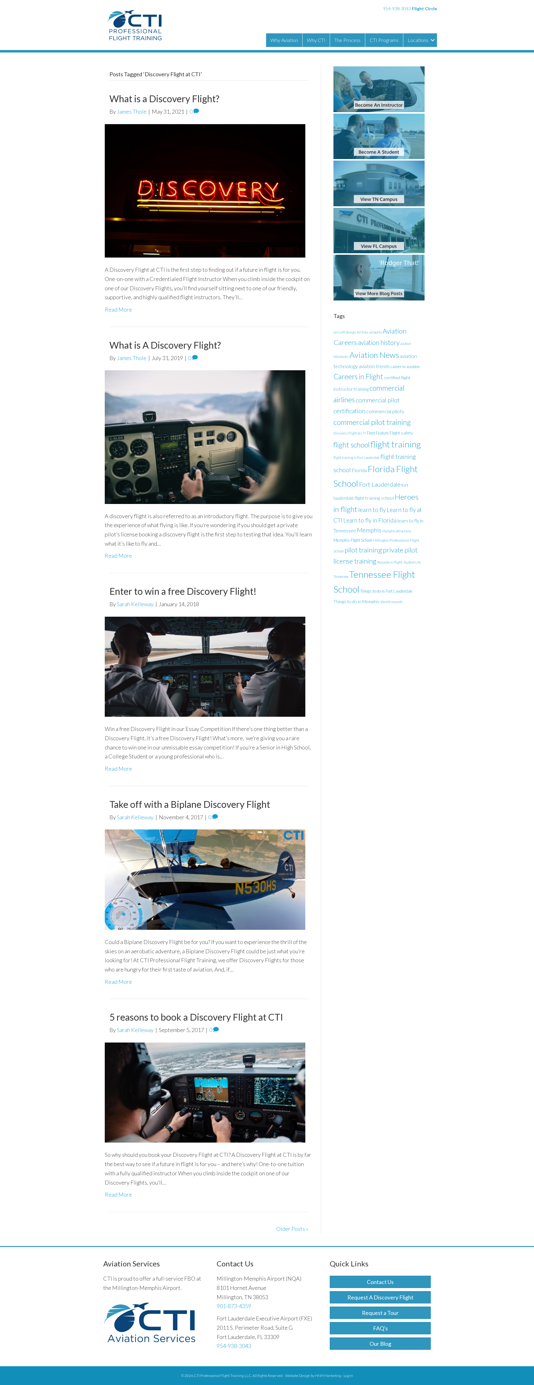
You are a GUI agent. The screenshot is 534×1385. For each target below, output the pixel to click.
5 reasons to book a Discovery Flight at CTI (196, 1016)
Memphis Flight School (352, 540)
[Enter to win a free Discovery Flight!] (205, 665)
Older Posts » (292, 1228)
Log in (348, 1375)
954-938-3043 (397, 8)
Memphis (369, 530)
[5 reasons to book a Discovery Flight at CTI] (205, 1092)
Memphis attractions (396, 531)
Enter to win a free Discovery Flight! (182, 591)
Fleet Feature (378, 432)
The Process (347, 40)
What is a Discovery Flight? (164, 98)
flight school (351, 444)
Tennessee (340, 576)
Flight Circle (424, 8)
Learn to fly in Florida (369, 520)
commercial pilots (385, 411)
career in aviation (405, 366)
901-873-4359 (234, 1306)
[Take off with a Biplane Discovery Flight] (205, 878)
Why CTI (316, 40)
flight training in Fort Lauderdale (356, 457)
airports (375, 332)
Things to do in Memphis (356, 601)
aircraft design (344, 332)
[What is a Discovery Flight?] (205, 190)
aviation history (379, 342)
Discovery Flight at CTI (349, 433)
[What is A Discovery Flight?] (205, 436)
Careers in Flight (358, 376)
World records (391, 601)
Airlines (362, 332)
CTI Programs (384, 40)
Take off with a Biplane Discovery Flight (189, 804)
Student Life (412, 562)
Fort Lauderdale (379, 484)
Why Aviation (284, 40)
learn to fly (372, 509)
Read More (118, 309)
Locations (418, 40)
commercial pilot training (372, 422)
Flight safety (401, 432)
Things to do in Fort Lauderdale (386, 591)
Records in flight (389, 562)
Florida (359, 470)
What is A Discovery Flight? (165, 344)
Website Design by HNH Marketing (313, 1375)
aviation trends (374, 366)
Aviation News (374, 355)
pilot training (363, 550)
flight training (396, 444)
